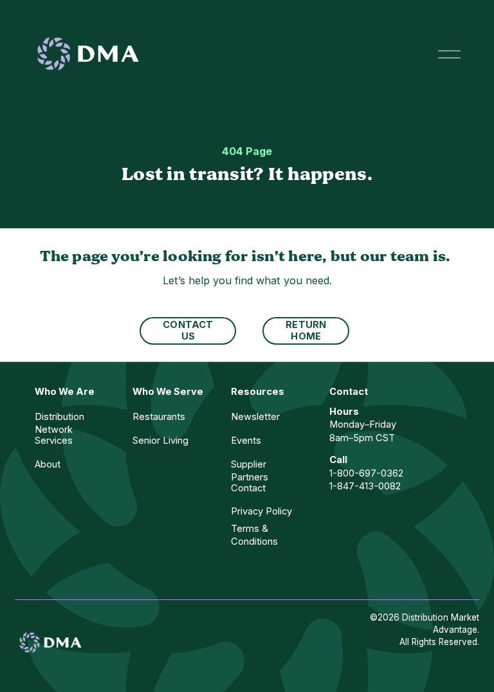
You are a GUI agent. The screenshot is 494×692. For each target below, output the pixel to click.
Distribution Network (59, 423)
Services (54, 440)
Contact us (188, 330)
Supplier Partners (249, 471)
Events (246, 440)
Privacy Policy (261, 511)
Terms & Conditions (254, 535)
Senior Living (160, 440)
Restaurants (159, 417)
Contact (248, 488)
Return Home (306, 330)
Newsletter (255, 417)
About (47, 464)
